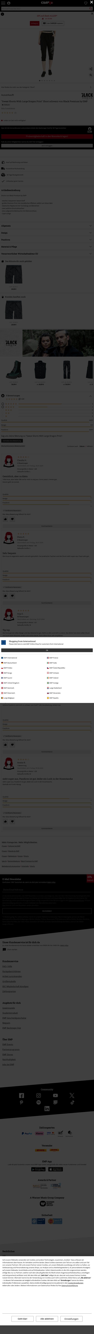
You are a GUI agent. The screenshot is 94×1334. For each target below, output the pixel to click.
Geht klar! (22, 1319)
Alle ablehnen (47, 1319)
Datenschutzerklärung (70, 1285)
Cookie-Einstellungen (75, 1283)
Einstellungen (71, 1318)
